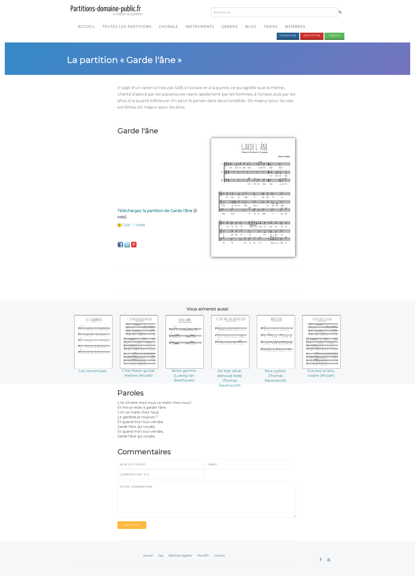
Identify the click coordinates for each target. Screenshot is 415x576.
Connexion (288, 35)
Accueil (86, 26)
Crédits (334, 35)
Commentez (131, 525)
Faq (160, 555)
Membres (295, 26)
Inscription (311, 35)
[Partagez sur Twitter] (127, 244)
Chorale (168, 26)
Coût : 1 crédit (133, 225)
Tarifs (271, 26)
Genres (229, 26)
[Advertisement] (160, 171)
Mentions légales (180, 555)
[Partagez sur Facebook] (120, 244)
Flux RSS (203, 555)
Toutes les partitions (127, 26)
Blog (250, 26)
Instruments (199, 26)
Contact (219, 555)
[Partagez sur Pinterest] (134, 244)
